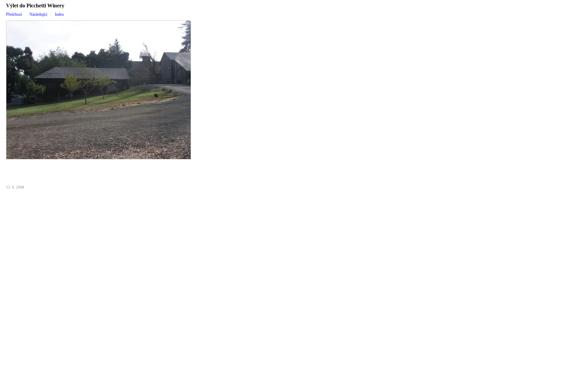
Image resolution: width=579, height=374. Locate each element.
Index (59, 14)
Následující (38, 14)
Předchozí (14, 14)
